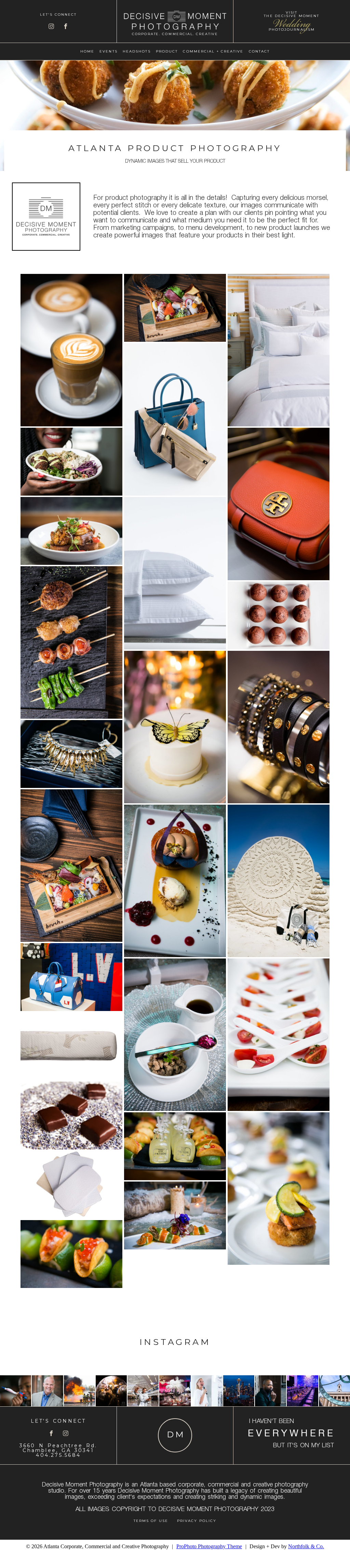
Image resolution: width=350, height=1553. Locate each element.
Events (108, 51)
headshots (137, 51)
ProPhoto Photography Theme (209, 1546)
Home (87, 51)
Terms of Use (151, 1521)
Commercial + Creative (213, 51)
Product (167, 51)
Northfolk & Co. (306, 1546)
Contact (259, 51)
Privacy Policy (196, 1521)
